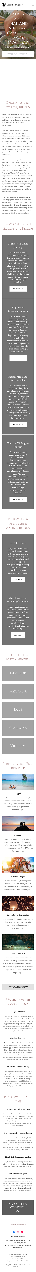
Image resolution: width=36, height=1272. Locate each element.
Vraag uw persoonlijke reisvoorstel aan (18, 987)
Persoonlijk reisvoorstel (18, 54)
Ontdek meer (18, 289)
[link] (13, 5)
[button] (33, 5)
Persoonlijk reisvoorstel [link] (18, 1225)
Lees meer (18, 579)
